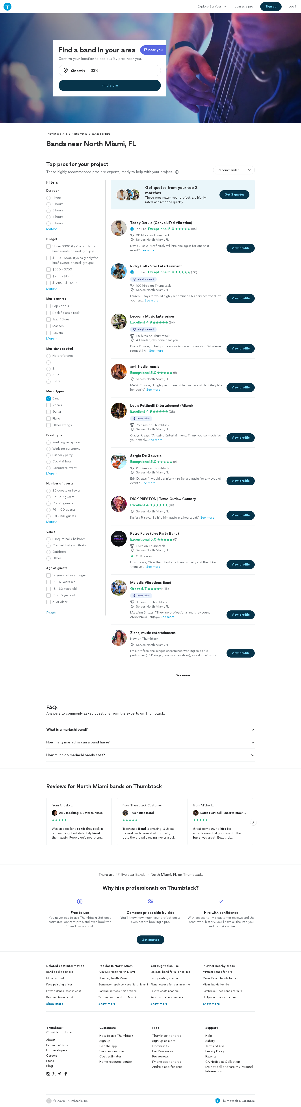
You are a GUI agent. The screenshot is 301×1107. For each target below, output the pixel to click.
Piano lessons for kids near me (170, 984)
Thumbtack (53, 133)
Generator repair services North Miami (123, 984)
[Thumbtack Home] (7, 6)
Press (50, 1061)
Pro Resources (162, 1051)
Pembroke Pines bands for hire (222, 990)
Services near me (111, 1051)
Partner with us (57, 1045)
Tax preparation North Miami (117, 997)
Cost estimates (110, 1056)
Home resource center (115, 1062)
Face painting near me (164, 978)
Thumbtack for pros (166, 1036)
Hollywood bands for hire (219, 997)
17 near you (153, 50)
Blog (49, 1066)
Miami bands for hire (216, 984)
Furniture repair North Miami (116, 971)
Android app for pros (167, 1067)
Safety (210, 1041)
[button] (138, 229)
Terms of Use (215, 1046)
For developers (56, 1050)
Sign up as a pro (164, 1041)
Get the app (108, 1046)
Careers (52, 1055)
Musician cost (55, 978)
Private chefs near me (164, 990)
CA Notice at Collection (222, 1062)
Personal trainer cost (59, 997)
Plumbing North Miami (112, 978)
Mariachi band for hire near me (170, 971)
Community (160, 1046)
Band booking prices (59, 971)
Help (208, 1036)
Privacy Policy (215, 1051)
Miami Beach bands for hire (220, 978)
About (50, 1040)
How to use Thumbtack (116, 1036)
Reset (51, 613)
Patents (210, 1056)
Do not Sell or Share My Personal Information (229, 1069)
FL (66, 133)
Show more (54, 1004)
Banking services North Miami (117, 990)
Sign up (104, 1041)
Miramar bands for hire (217, 971)
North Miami (79, 133)
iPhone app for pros (166, 1062)
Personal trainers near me (166, 997)
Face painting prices (59, 984)
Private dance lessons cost (63, 990)
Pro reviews (160, 1056)
